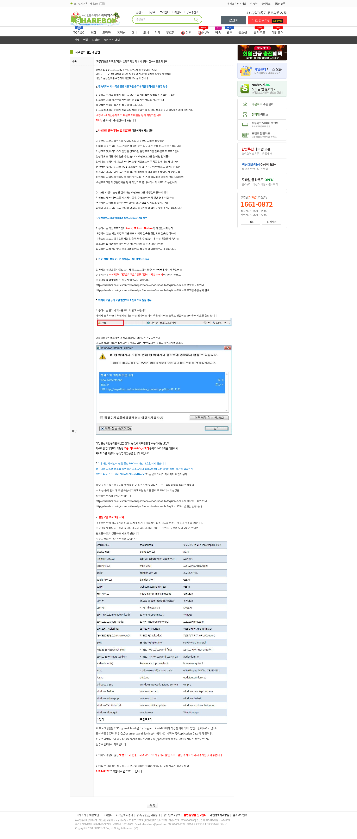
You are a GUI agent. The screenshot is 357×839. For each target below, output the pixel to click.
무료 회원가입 (267, 20)
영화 (93, 32)
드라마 (106, 32)
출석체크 (266, 4)
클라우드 (259, 31)
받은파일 (241, 4)
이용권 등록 (279, 4)
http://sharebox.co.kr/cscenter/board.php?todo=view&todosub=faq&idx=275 (138, 506)
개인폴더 (277, 31)
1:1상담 (250, 222)
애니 (134, 32)
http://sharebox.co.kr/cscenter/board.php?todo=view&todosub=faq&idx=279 (138, 501)
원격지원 (272, 222)
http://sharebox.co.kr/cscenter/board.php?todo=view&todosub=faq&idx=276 (138, 285)
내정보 (151, 12)
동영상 (121, 32)
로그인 (233, 20)
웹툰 (229, 31)
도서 (146, 32)
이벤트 (178, 12)
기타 (157, 32)
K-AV (205, 31)
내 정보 (230, 4)
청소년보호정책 (171, 815)
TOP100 (78, 31)
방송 (218, 31)
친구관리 (253, 4)
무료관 (170, 32)
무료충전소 (192, 12)
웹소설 (242, 32)
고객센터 (165, 12)
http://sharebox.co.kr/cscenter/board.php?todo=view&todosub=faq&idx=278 (138, 290)
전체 (76, 40)
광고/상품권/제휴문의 (148, 815)
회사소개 (81, 815)
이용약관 (94, 815)
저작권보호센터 (124, 815)
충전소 (139, 12)
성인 (188, 32)
